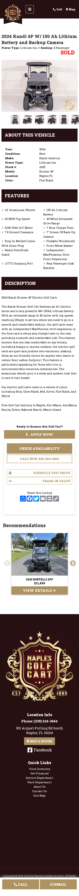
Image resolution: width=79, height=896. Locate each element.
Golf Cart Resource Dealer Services (44, 875)
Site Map (39, 795)
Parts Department (40, 782)
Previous (6, 562)
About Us (40, 786)
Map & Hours (40, 741)
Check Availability (39, 448)
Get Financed (39, 773)
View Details (38, 590)
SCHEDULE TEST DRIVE (51, 473)
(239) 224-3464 (46, 721)
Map (71, 9)
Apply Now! (41, 434)
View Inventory (39, 769)
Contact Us (39, 791)
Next (71, 562)
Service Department (39, 778)
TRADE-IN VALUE (56, 481)
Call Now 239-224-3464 (39, 459)
